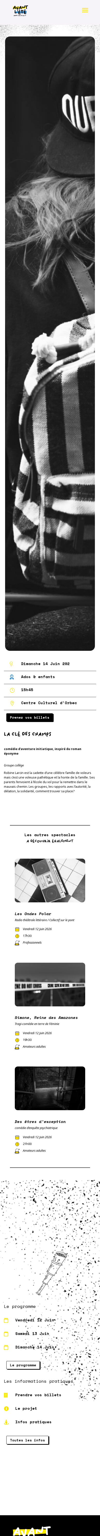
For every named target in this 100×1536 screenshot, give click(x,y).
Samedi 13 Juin (32, 1333)
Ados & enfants (38, 677)
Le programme (23, 1365)
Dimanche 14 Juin (34, 1347)
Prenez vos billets (29, 717)
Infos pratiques (33, 1422)
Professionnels (32, 943)
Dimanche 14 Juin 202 (45, 663)
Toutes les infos (27, 1440)
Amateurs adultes (34, 1047)
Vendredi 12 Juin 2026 (37, 929)
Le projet (26, 1408)
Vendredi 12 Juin (34, 1320)
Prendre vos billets (38, 1395)
